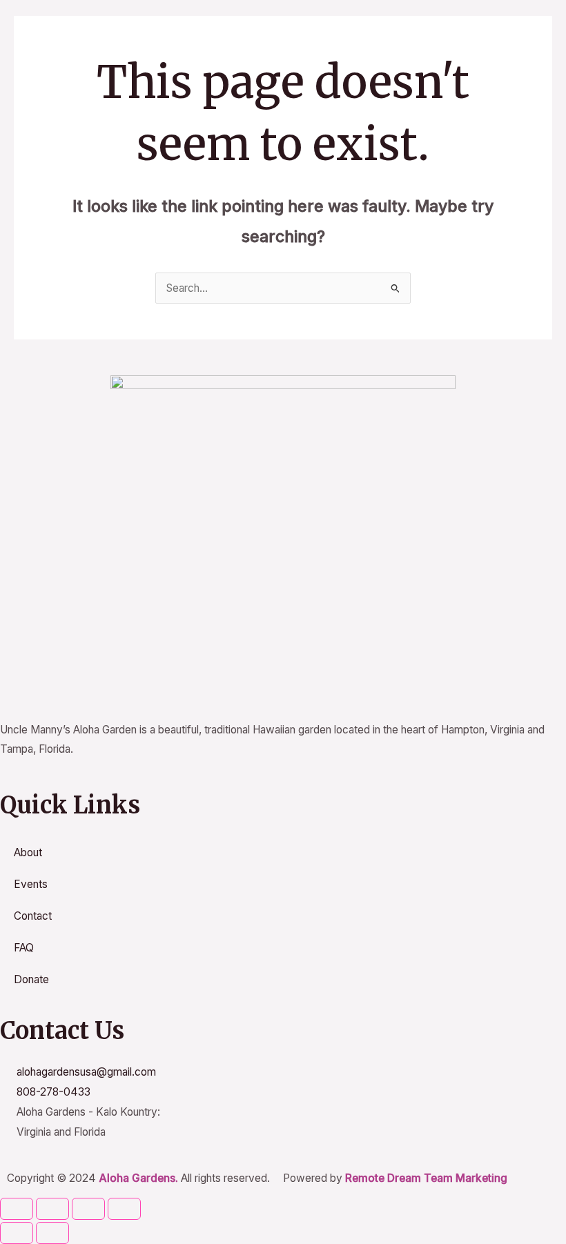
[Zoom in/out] (16, 1209)
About (28, 852)
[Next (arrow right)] (52, 1233)
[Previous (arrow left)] (16, 1233)
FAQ (24, 947)
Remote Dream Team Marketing (426, 1178)
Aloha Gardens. (138, 1178)
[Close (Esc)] (124, 1209)
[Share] (88, 1209)
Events (31, 884)
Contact (33, 915)
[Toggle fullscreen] (52, 1209)
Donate (31, 979)
